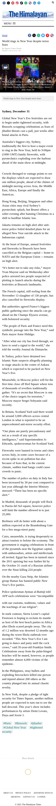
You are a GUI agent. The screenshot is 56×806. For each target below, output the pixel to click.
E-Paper (41, 797)
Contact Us (29, 797)
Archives (15, 797)
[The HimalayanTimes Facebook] (4, 2)
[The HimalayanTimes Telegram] (39, 2)
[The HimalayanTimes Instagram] (17, 2)
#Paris (7, 723)
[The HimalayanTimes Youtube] (13, 2)
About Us (8, 793)
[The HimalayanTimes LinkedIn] (34, 2)
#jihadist (36, 723)
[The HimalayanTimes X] (8, 2)
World (4, 35)
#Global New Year (14, 727)
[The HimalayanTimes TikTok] (21, 2)
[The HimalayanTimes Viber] (30, 2)
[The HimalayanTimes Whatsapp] (26, 2)
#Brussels (21, 723)
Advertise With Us (43, 793)
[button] (9, 23)
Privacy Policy (23, 793)
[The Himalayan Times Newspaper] (28, 14)
